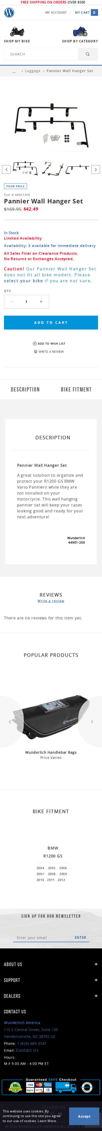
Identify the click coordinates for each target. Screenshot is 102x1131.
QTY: (7, 291)
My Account (56, 12)
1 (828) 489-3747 (31, 1043)
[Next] (95, 169)
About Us (13, 964)
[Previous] (6, 169)
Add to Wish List (51, 343)
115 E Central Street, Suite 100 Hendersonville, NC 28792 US (31, 1029)
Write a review (51, 601)
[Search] (88, 54)
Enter (80, 937)
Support (12, 980)
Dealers (12, 996)
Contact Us (27, 1050)
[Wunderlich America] (9, 12)
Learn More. (47, 1121)
